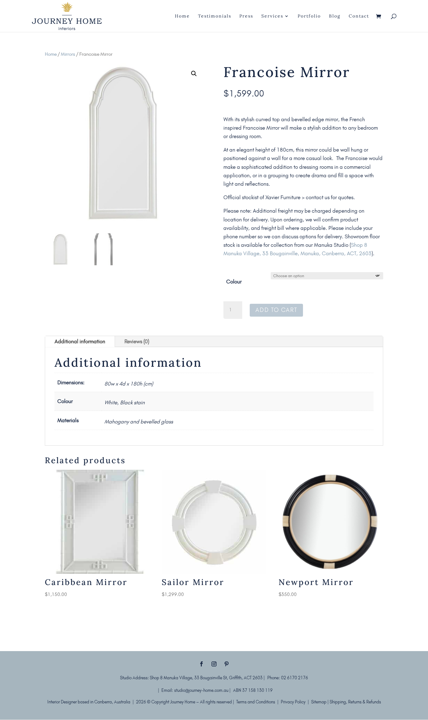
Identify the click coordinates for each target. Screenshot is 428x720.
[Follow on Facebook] (201, 664)
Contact (359, 16)
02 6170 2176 (294, 677)
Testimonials (214, 16)
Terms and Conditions (255, 701)
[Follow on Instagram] (214, 664)
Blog (335, 16)
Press (246, 16)
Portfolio (309, 16)
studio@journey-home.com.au (201, 690)
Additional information (80, 341)
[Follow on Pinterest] (227, 664)
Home (182, 16)
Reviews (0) (136, 341)
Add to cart (276, 309)
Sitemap (319, 701)
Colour (234, 281)
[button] (194, 73)
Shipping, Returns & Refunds (355, 701)
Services (272, 16)
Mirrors (68, 54)
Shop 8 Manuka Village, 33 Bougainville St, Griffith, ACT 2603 (207, 677)
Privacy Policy (293, 701)
